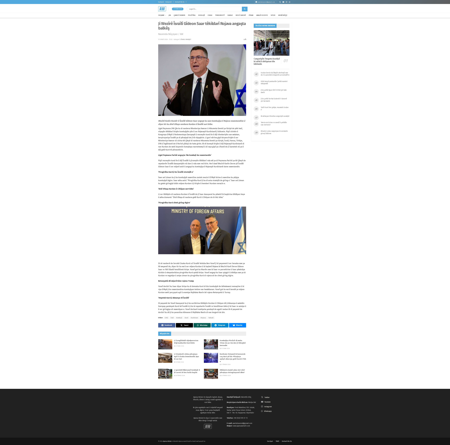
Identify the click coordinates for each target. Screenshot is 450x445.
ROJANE (161, 15)
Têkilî (277, 441)
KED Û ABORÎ (241, 15)
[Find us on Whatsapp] (289, 2)
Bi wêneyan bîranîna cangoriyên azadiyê (275, 116)
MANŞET (188, 39)
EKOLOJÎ (201, 15)
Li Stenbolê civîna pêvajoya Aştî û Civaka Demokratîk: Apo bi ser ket (186, 356)
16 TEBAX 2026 (179, 362)
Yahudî (211, 318)
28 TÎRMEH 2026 (180, 375)
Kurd (186, 318)
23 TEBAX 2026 (179, 346)
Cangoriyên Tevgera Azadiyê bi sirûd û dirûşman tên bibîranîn (267, 61)
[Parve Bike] (166, 325)
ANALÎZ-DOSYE (262, 15)
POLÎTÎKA (191, 15)
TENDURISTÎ (220, 15)
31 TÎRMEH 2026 (225, 364)
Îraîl (172, 318)
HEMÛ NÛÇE (282, 15)
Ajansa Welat (167, 441)
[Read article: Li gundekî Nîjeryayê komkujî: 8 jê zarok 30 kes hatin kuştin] (165, 374)
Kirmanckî (168, 2)
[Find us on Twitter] (280, 2)
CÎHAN (251, 15)
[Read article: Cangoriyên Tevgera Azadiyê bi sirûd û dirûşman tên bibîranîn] (271, 43)
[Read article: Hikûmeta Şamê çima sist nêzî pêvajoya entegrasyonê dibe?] (211, 374)
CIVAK (210, 15)
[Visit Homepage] (162, 8)
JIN (170, 15)
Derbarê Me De (179, 2)
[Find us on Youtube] (283, 2)
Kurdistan (194, 318)
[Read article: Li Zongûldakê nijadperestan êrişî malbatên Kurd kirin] (165, 344)
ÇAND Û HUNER (179, 15)
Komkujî (179, 318)
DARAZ (230, 15)
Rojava (203, 318)
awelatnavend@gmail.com (266, 2)
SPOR (273, 15)
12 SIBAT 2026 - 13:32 (165, 39)
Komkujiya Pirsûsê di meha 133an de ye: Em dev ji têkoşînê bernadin (233, 342)
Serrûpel (270, 441)
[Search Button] (245, 9)
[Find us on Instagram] (286, 2)
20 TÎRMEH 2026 (226, 375)
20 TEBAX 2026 (225, 348)
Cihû (166, 318)
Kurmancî (161, 2)
